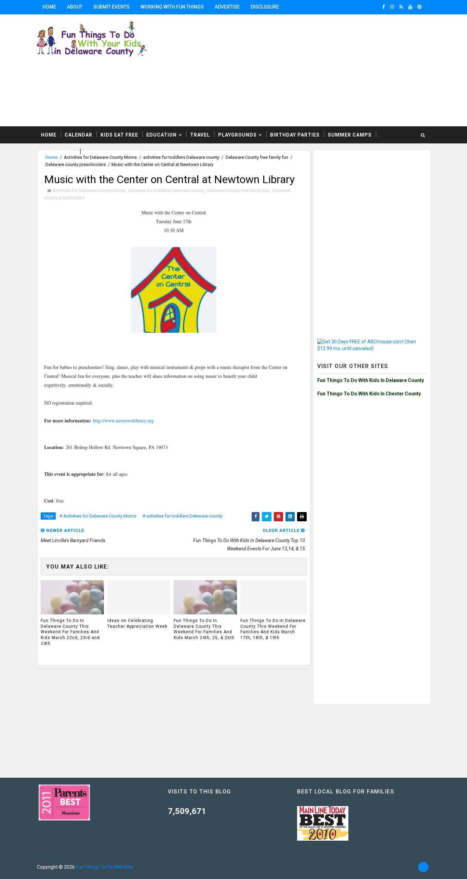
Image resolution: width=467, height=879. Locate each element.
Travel (200, 135)
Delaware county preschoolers (75, 164)
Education (161, 135)
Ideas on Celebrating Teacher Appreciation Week (137, 623)
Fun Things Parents (113, 152)
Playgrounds (237, 135)
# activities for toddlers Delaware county (182, 516)
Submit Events (111, 7)
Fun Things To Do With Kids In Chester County (369, 393)
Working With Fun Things (172, 7)
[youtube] (410, 7)
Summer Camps (350, 135)
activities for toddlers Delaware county (166, 190)
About (74, 7)
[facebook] (384, 7)
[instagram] (392, 7)
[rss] (401, 7)
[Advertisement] (372, 196)
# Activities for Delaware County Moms (97, 516)
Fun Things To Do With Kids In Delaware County (370, 380)
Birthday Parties (295, 135)
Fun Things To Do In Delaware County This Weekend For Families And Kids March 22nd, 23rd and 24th (70, 632)
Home (49, 7)
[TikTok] (423, 867)
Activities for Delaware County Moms (89, 190)
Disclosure (265, 7)
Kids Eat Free (119, 135)
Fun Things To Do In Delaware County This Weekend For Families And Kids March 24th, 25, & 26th (204, 629)
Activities (56, 152)
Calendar (78, 135)
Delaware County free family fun (237, 190)
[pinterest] (419, 7)
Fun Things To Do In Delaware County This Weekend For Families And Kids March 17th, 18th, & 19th (273, 629)
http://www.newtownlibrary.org (123, 420)
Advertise (227, 7)
